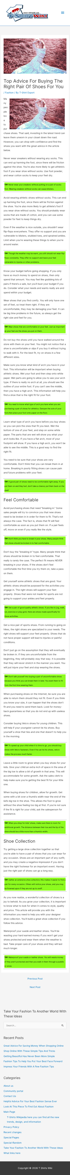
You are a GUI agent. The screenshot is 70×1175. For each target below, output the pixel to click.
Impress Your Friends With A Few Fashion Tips (29, 1066)
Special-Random (13, 1142)
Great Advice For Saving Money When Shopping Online (34, 1045)
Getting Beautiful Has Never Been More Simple (29, 1056)
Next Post (35, 987)
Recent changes (12, 1132)
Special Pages (11, 1137)
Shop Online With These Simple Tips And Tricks (29, 1051)
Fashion (9, 92)
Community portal (13, 1091)
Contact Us (10, 1096)
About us (8, 1085)
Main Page (9, 1111)
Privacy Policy (11, 1127)
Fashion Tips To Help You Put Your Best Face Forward (33, 1061)
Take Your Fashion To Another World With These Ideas (33, 1147)
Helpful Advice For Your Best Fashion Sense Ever (30, 1101)
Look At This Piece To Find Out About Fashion (29, 1106)
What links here (12, 1153)
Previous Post (35, 978)
